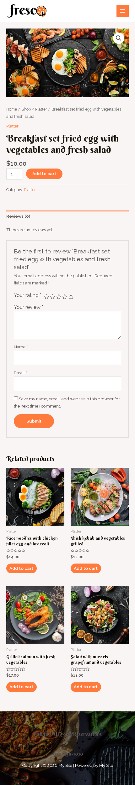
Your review (28, 307)
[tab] (67, 216)
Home (11, 109)
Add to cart (44, 173)
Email (20, 372)
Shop (26, 109)
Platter (41, 109)
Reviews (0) (18, 216)
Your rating (27, 295)
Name (21, 346)
